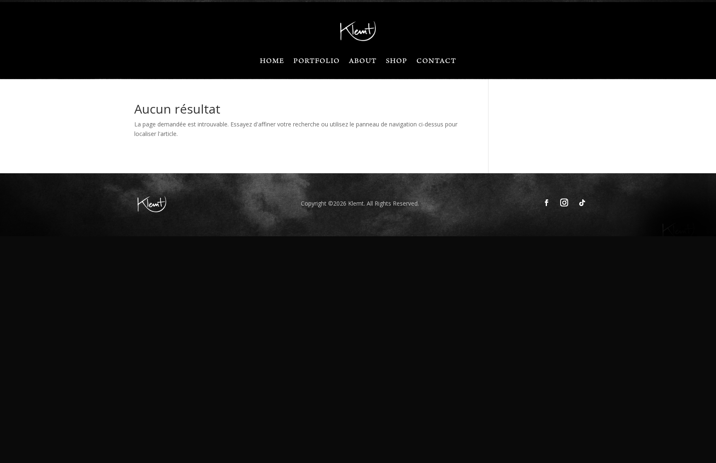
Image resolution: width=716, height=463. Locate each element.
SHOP (396, 62)
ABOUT (363, 62)
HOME (272, 62)
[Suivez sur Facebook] (546, 202)
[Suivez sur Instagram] (564, 203)
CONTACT (436, 62)
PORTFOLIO (316, 62)
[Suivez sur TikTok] (582, 202)
